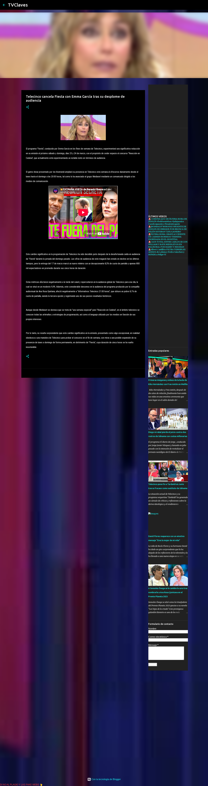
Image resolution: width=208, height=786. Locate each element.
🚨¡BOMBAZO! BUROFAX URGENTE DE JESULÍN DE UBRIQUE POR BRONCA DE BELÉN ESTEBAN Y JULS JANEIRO (167, 229)
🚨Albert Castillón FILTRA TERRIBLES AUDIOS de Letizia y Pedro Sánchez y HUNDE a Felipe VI (167, 252)
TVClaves (18, 4)
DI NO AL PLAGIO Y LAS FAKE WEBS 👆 (21, 784)
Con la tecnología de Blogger (106, 779)
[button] (27, 107)
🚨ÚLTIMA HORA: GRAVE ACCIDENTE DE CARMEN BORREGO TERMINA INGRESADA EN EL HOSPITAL (166, 237)
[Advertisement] (83, 402)
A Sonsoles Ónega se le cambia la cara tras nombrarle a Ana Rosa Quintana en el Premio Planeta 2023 (167, 592)
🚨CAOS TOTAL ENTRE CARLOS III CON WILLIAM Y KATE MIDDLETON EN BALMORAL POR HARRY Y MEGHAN (167, 244)
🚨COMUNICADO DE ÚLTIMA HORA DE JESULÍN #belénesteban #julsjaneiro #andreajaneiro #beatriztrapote (167, 221)
